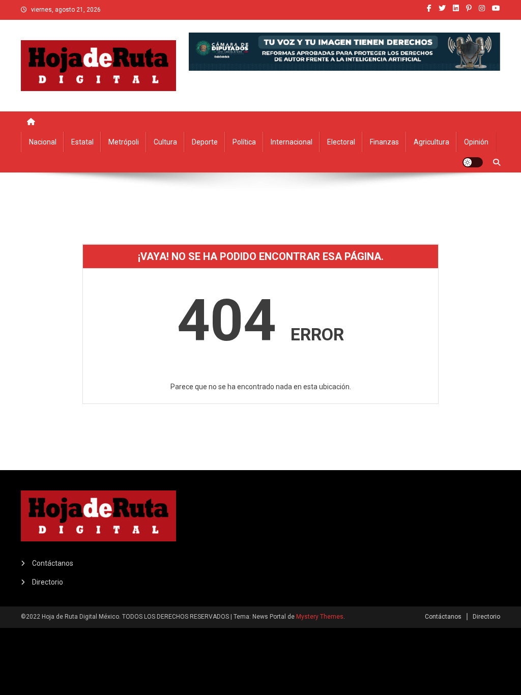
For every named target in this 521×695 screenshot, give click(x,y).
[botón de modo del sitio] (472, 162)
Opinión (476, 142)
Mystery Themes (319, 616)
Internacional (291, 142)
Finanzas (384, 142)
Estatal (82, 142)
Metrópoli (123, 142)
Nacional (42, 142)
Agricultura (431, 142)
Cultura (165, 142)
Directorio (47, 582)
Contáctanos (52, 563)
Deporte (205, 142)
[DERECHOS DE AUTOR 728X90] (344, 51)
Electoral (341, 142)
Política (244, 142)
